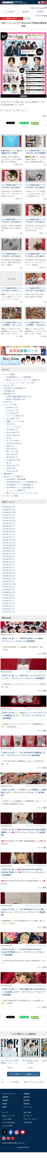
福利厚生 (5, 1100)
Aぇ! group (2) (12, 413)
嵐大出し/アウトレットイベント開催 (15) (23, 380)
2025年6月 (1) (8, 515)
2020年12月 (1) (8, 573)
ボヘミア (5, 1112)
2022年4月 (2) (8, 562)
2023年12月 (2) (9, 520)
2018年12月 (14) (9, 584)
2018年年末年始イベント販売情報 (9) (21, 482)
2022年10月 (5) (9, 545)
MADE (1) (10, 446)
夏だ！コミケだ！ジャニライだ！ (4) (21, 493)
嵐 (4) (8, 463)
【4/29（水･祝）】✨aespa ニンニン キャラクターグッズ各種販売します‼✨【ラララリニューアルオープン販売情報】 (23, 715)
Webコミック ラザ (8, 1116)
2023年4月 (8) (8, 529)
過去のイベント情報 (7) (13, 476)
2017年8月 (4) (8, 609)
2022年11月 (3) (8, 543)
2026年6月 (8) (8, 507)
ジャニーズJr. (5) (13, 427)
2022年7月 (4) (8, 554)
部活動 (4, 1104)
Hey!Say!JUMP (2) (14, 443)
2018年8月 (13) (8, 592)
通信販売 (25, 12)
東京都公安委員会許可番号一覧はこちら (13, 1143)
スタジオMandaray (8, 1122)
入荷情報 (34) (9, 391)
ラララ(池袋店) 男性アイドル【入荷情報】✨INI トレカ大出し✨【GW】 (11, 324)
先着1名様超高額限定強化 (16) (18, 396)
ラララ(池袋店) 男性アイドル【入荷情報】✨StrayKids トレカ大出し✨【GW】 (35, 324)
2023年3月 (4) (8, 531)
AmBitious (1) (12, 407)
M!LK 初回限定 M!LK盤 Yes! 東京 (30, 1062)
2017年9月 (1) (8, 606)
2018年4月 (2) (8, 598)
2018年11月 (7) (8, 587)
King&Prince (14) (13, 460)
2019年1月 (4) (8, 581)
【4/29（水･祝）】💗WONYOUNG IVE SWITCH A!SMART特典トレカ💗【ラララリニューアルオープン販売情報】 (23, 872)
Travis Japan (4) (13, 435)
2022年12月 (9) (9, 540)
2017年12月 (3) (8, 603)
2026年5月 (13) (9, 509)
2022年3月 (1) (8, 565)
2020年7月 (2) (8, 576)
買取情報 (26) (9, 394)
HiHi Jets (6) (11, 454)
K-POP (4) (7, 402)
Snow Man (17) (12, 432)
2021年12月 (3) (8, 570)
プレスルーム (28, 1116)
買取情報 (40, 12)
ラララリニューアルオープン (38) (20, 382)
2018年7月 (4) (8, 595)
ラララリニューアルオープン (36, 635)
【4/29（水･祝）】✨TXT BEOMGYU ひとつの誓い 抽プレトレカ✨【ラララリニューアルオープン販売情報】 (23, 912)
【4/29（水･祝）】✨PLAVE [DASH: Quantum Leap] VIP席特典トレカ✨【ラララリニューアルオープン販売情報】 (23, 952)
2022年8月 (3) (8, 551)
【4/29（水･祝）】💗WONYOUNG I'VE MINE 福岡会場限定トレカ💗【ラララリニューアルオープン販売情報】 (23, 832)
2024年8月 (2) (8, 518)
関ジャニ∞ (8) (12, 451)
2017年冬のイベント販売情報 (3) (20, 487)
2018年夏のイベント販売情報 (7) (20, 485)
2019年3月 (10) (8, 578)
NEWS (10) (11, 468)
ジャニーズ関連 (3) (17, 490)
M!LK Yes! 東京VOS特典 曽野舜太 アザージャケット (10, 1062)
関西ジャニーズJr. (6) (15, 421)
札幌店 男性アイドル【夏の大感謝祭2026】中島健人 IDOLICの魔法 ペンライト (11, 153)
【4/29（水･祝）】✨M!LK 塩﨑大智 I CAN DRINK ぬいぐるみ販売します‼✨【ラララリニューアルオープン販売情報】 (23, 992)
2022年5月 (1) (8, 559)
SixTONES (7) (12, 429)
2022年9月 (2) (8, 548)
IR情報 (4, 1107)
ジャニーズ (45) (10, 405)
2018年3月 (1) (8, 600)
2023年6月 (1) (8, 526)
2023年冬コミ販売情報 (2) (14, 388)
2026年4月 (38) (9, 512)
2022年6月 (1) (8, 556)
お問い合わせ (28, 1122)
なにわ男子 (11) (12, 418)
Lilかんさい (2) (12, 410)
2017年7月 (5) (8, 612)
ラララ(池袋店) (9, 12)
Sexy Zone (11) (12, 465)
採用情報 (5, 1097)
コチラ (10, 110)
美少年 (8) (10, 424)
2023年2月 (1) (8, 534)
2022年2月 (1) (8, 567)
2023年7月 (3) (8, 523)
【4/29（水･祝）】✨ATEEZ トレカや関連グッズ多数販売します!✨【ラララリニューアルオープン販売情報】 (23, 792)
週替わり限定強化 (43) (15, 399)
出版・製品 (27, 1112)
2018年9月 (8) (8, 589)
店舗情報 (26, 1094)
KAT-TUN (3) (11, 449)
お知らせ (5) (8, 385)
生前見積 (26, 1100)
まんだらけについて (9, 1094)
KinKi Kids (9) (12, 471)
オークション (28, 1107)
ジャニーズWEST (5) (15, 416)
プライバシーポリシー (31, 1119)
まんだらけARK (7, 1126)
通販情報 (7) (8, 474)
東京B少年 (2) (12, 457)
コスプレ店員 (6, 1119)
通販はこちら (23, 1074)
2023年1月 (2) (8, 537)
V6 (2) (9, 438)
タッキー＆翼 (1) (13, 440)
